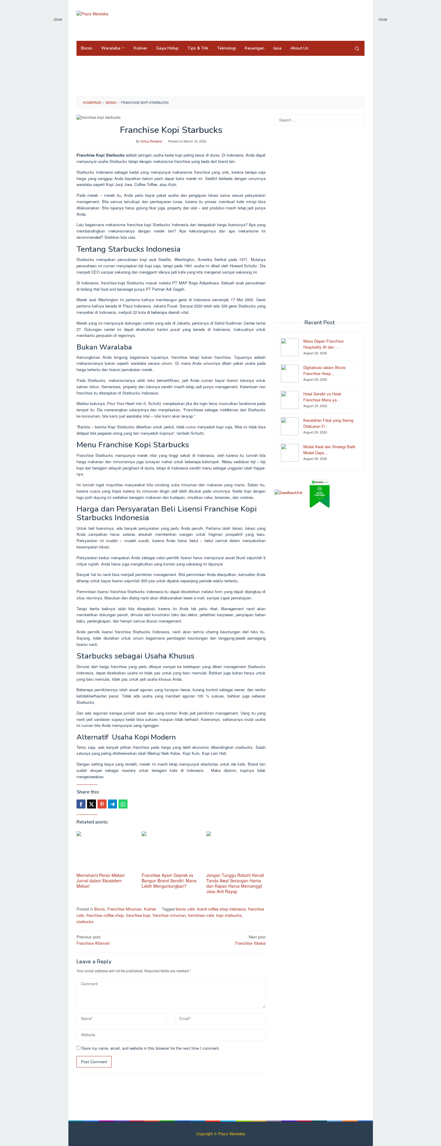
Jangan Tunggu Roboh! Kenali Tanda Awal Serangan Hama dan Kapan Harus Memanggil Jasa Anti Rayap (235, 883)
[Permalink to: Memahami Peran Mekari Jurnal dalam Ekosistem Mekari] (106, 851)
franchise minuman (169, 915)
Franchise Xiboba (250, 940)
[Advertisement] (255, 19)
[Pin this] (102, 804)
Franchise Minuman (124, 909)
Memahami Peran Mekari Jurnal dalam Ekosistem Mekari (100, 880)
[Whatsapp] (123, 804)
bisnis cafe (185, 909)
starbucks (85, 921)
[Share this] (81, 804)
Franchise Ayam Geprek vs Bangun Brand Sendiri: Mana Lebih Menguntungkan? (169, 880)
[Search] (357, 48)
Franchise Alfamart (93, 940)
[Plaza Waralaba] (92, 13)
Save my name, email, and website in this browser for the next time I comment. (151, 1048)
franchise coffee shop (105, 915)
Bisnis (99, 909)
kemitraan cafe (201, 915)
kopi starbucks (229, 915)
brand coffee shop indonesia (221, 909)
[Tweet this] (91, 804)
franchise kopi (138, 915)
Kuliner (150, 909)
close (58, 19)
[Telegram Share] (112, 804)
